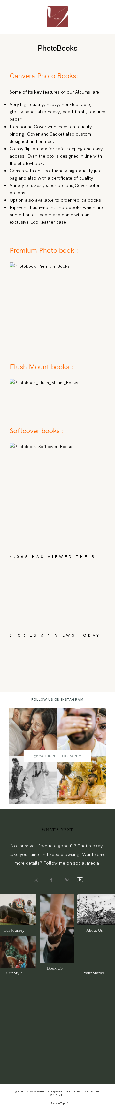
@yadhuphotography (57, 756)
